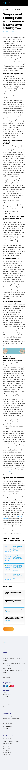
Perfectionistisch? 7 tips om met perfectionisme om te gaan (18, 567)
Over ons (5, 698)
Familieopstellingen (7, 726)
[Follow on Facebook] (4, 686)
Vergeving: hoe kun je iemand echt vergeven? (17, 557)
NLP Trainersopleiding (8, 723)
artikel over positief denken (16, 472)
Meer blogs (8, 629)
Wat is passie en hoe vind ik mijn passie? (13, 609)
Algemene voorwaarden (8, 706)
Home (4, 692)
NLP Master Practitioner (8, 721)
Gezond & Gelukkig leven (14, 31)
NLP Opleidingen (7, 694)
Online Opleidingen (7, 728)
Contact (4, 700)
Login (4, 702)
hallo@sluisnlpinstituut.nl (8, 764)
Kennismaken (6, 696)
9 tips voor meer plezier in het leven (17, 548)
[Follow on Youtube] (10, 686)
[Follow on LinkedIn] (7, 686)
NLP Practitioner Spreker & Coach (11, 716)
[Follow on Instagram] (12, 686)
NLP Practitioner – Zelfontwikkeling (11, 718)
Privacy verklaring (7, 704)
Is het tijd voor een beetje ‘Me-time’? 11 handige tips (18, 576)
